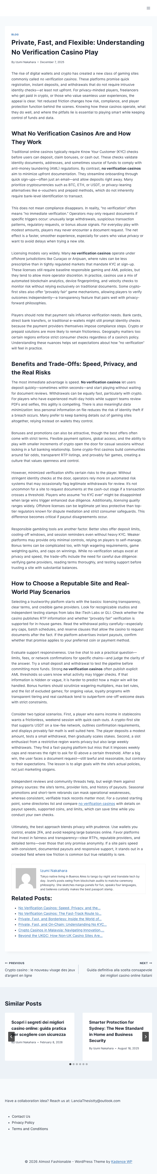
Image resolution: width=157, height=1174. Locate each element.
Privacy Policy (23, 1123)
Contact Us (21, 1116)
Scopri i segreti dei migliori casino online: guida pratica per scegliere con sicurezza (38, 1028)
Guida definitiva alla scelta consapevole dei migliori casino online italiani (119, 969)
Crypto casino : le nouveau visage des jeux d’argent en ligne (40, 969)
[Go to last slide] (11, 1037)
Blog (15, 34)
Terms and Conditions (30, 1129)
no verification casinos (96, 804)
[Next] (145, 1037)
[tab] (70, 1064)
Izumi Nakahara (26, 62)
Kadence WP (121, 1162)
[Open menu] (148, 8)
